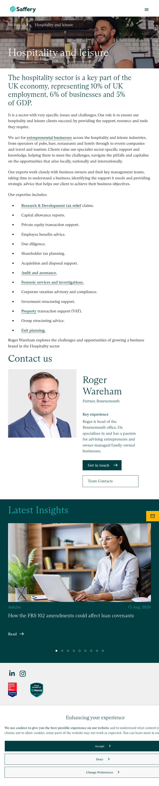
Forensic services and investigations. (52, 282)
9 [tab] (103, 651)
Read (12, 634)
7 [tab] (91, 651)
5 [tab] (80, 651)
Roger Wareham (102, 385)
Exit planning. (33, 330)
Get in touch (98, 465)
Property (28, 311)
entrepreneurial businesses (49, 137)
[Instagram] (23, 673)
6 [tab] (85, 651)
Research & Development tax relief (51, 205)
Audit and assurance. (39, 272)
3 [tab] (68, 651)
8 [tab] (97, 651)
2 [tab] (62, 651)
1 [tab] (56, 651)
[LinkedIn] (12, 673)
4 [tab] (74, 651)
